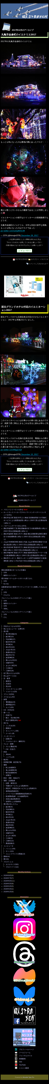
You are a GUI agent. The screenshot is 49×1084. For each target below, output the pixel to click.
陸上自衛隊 (10, 767)
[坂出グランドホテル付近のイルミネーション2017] (23, 352)
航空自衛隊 (10, 773)
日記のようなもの (10, 626)
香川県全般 (10, 634)
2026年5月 (8, 884)
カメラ (8, 707)
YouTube (22, 1065)
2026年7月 (8, 878)
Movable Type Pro (28, 1077)
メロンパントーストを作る (13, 510)
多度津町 (9, 658)
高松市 (8, 655)
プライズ (7, 694)
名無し (6, 609)
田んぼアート (8, 676)
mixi (20, 1062)
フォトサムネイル (25, 1056)
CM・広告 (9, 749)
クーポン (9, 733)
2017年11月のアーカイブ (26, 496)
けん (5, 617)
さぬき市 (9, 650)
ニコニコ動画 (24, 1068)
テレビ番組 (10, 746)
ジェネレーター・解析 (14, 741)
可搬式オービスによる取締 (15, 786)
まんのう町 (10, 665)
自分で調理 (10, 720)
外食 (7, 715)
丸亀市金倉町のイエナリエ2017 (18, 34)
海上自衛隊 (10, 770)
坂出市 (8, 647)
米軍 (7, 775)
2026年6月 (8, 881)
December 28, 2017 (29, 235)
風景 (7, 681)
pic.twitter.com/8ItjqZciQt (11, 450)
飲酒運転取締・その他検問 (15, 796)
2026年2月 (8, 892)
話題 (7, 739)
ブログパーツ (11, 867)
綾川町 (8, 637)
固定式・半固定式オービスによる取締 (19, 788)
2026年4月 (8, 886)
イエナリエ (44, 259)
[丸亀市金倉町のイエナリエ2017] (23, 74)
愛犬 (5, 859)
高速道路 (9, 843)
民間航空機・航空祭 (11, 762)
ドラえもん (8, 697)
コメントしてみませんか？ (38, 264)
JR (7, 754)
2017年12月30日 (21, 259)
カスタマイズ (11, 864)
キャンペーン (11, 731)
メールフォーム (24, 1053)
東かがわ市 (10, 660)
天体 (7, 684)
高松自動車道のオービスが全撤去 (13, 570)
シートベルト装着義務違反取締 (17, 794)
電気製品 (9, 702)
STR (5, 573)
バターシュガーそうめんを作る (15, 526)
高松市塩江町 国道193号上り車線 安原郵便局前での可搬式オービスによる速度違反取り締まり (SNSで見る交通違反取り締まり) (25, 520)
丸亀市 (8, 663)
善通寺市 (9, 652)
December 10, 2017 (29, 454)
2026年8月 (8, 875)
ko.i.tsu (6, 584)
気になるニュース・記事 (13, 629)
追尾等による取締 (12, 801)
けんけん (7, 595)
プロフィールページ (26, 1049)
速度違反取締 (11, 791)
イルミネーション (41, 478)
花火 (7, 686)
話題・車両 (10, 783)
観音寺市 (9, 642)
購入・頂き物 (11, 718)
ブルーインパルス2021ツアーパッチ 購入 (16, 612)
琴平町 (8, 644)
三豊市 (8, 671)
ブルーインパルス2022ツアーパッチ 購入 (16, 598)
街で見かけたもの (10, 673)
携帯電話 (9, 705)
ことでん (9, 757)
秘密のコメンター (10, 575)
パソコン (9, 849)
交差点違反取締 (11, 799)
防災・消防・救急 (10, 778)
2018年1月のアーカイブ (27, 500)
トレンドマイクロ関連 (14, 854)
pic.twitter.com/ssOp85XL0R (13, 231)
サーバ (8, 851)
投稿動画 (22, 1059)
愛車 (5, 856)
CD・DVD (7, 710)
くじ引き (9, 726)
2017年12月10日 (16, 478)
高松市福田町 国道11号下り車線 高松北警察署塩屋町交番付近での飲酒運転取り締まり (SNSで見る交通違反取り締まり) (25, 536)
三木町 (8, 668)
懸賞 (7, 728)
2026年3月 (8, 889)
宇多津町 (9, 639)
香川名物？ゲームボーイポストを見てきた (16, 578)
